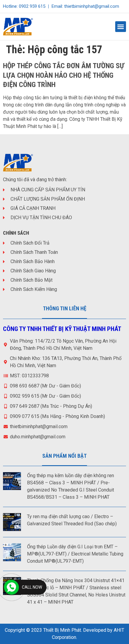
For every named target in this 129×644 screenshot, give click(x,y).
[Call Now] (11, 587)
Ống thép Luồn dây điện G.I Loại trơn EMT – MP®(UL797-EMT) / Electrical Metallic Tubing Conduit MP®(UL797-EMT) (75, 554)
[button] (120, 26)
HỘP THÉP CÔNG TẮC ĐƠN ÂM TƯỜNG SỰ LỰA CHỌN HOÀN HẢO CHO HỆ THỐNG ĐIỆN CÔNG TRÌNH (63, 75)
